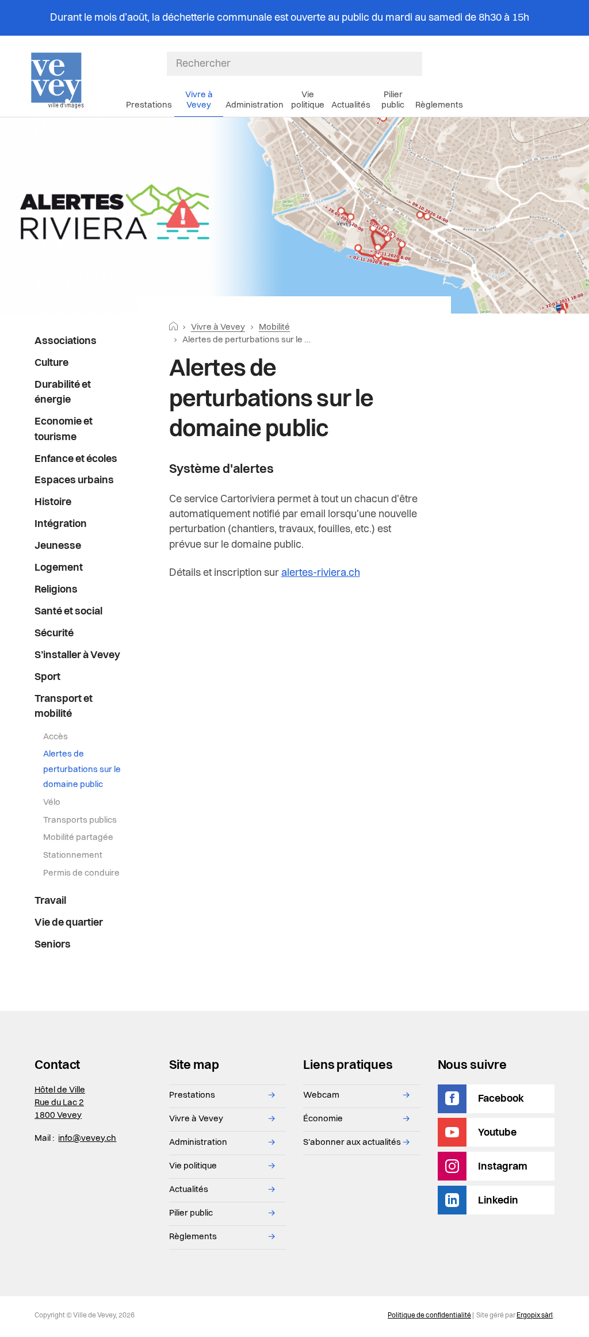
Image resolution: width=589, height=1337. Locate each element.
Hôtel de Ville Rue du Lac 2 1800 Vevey (60, 1103)
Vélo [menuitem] (51, 803)
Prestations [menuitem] (149, 105)
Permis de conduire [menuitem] (81, 873)
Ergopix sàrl (535, 1315)
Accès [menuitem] (55, 737)
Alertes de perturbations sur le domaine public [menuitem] (82, 769)
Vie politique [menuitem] (307, 100)
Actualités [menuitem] (350, 105)
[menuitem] (80, 341)
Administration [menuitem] (254, 105)
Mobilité (274, 327)
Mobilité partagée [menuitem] (78, 838)
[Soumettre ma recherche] (416, 63)
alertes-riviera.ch (320, 573)
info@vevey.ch (87, 1138)
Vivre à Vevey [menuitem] (199, 100)
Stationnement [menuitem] (72, 855)
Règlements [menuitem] (439, 105)
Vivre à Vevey (218, 327)
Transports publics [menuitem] (80, 820)
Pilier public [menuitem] (392, 100)
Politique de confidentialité (429, 1315)
